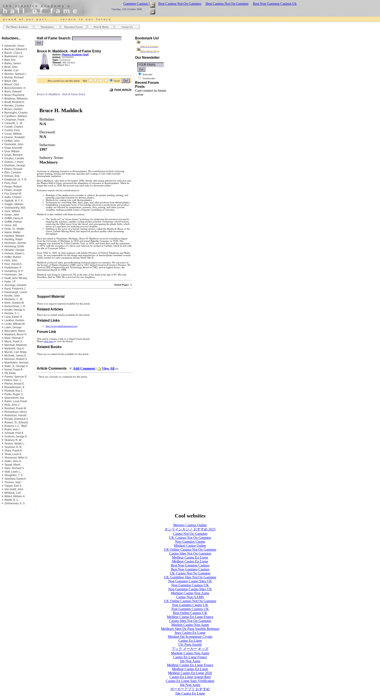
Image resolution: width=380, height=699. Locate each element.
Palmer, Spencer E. (15, 376)
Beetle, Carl (11, 70)
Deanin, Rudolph (14, 137)
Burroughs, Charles (16, 112)
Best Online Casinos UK (190, 613)
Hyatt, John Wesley (15, 278)
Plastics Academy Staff (75, 54)
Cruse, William (13, 133)
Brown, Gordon (13, 109)
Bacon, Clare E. (13, 52)
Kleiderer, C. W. (13, 299)
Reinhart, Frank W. (15, 408)
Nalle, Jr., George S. (16, 366)
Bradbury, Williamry (15, 98)
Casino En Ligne (190, 640)
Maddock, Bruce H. (15, 334)
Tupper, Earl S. (13, 485)
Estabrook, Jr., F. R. (15, 179)
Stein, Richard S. (14, 468)
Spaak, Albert (12, 464)
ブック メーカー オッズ (190, 649)
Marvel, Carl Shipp (15, 352)
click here (49, 341)
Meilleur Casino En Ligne (190, 557)
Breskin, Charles (14, 105)
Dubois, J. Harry (14, 161)
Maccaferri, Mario (14, 330)
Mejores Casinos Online (190, 525)
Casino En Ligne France (190, 657)
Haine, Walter (12, 232)
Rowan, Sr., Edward (16, 422)
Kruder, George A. (15, 309)
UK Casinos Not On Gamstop (190, 537)
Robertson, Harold (15, 415)
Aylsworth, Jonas (14, 45)
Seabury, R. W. (13, 440)
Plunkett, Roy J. (13, 390)
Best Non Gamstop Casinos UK (131, 4)
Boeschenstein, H (15, 88)
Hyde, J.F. (10, 281)
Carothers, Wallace (15, 116)
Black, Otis (10, 81)
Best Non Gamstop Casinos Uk (275, 4)
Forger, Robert (13, 186)
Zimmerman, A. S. (14, 503)
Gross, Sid (10, 225)
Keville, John (12, 295)
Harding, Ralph (13, 239)
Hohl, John (10, 260)
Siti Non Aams (190, 661)
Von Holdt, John (13, 489)
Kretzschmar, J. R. (15, 306)
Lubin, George (13, 327)
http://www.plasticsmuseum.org (61, 326)
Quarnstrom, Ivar (14, 397)
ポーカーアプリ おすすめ (190, 689)
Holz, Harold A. (13, 264)
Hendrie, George (14, 249)
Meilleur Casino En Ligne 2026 (190, 673)
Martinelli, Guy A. (14, 348)
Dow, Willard (11, 151)
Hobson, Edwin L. (15, 253)
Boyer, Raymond (14, 95)
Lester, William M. (14, 323)
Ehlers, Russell (13, 169)
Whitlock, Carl (12, 492)
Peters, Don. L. (13, 380)
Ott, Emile (10, 373)
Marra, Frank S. (13, 341)
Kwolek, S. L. (12, 313)
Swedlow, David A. (15, 478)
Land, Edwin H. (13, 316)
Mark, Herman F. (14, 337)
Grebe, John (11, 214)
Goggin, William (13, 204)
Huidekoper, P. (13, 267)
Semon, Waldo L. (14, 443)
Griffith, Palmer (13, 221)
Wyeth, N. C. (11, 499)
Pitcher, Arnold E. (14, 383)
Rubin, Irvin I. (12, 429)
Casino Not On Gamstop (190, 534)
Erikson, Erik (11, 176)
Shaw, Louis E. (13, 454)
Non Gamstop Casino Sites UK (190, 581)
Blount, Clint (11, 84)
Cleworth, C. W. (13, 123)
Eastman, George (14, 165)
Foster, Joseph (13, 190)
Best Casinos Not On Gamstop (179, 4)
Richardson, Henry (15, 411)
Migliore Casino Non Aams (190, 593)
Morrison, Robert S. (15, 359)
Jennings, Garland (15, 285)
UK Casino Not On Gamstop (190, 573)
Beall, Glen (11, 66)
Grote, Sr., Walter (14, 228)
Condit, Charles (13, 126)
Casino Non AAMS (190, 597)
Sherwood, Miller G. (16, 457)
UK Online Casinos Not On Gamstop (190, 549)
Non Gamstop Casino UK (190, 605)
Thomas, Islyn (12, 482)
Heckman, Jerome (15, 242)
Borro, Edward (13, 91)
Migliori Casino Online (190, 545)
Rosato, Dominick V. (16, 418)
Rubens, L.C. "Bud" (15, 425)
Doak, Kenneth (13, 147)
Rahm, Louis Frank (15, 401)
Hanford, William (14, 235)
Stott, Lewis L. (12, 471)
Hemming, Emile (14, 246)
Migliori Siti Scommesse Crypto (190, 636)
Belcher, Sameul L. (15, 73)
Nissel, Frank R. (13, 369)
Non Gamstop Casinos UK (190, 585)
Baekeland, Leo (13, 56)
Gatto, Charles (13, 197)
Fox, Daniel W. (13, 193)
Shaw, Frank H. (13, 450)
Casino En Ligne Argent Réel (190, 677)
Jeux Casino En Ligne (190, 633)
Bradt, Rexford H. (14, 102)
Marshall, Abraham (15, 345)
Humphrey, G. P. (13, 271)
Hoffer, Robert (12, 257)
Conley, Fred (12, 130)
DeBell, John (12, 140)
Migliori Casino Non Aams (190, 625)
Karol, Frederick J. (15, 288)
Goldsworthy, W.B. (15, 207)
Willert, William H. (14, 496)
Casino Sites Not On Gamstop (190, 553)
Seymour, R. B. (13, 447)
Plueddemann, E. (14, 387)
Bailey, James (12, 63)
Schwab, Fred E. (14, 433)
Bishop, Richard (14, 77)
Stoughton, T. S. (13, 475)
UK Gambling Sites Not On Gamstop (190, 577)
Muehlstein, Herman (16, 362)
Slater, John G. (13, 461)
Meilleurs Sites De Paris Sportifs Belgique (190, 629)
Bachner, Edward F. (15, 49)
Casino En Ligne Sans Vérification (190, 681)
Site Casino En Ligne (190, 693)
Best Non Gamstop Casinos (190, 565)
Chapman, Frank (14, 119)
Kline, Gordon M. (14, 302)
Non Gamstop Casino (190, 541)
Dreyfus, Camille (14, 158)
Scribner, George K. (16, 436)
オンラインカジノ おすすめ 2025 (190, 529)
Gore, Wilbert (12, 211)
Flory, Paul (10, 183)
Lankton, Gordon (14, 320)
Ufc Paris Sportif (190, 644)
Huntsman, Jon (13, 274)
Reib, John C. (12, 404)
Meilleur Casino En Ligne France (190, 617)
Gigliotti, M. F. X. (13, 200)
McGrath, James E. (15, 355)
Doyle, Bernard (13, 154)
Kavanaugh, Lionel (15, 292)
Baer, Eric (10, 59)
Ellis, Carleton (12, 172)
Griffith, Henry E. (14, 218)
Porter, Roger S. (13, 394)
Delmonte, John (13, 144)
